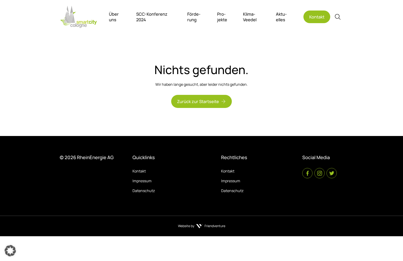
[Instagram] (319, 173)
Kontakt (139, 171)
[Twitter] (332, 173)
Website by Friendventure (201, 226)
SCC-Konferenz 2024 (151, 16)
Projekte (222, 16)
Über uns (114, 16)
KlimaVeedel (250, 16)
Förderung (194, 16)
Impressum (142, 180)
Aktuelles (281, 16)
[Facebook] (307, 173)
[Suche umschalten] (337, 16)
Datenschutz (143, 190)
